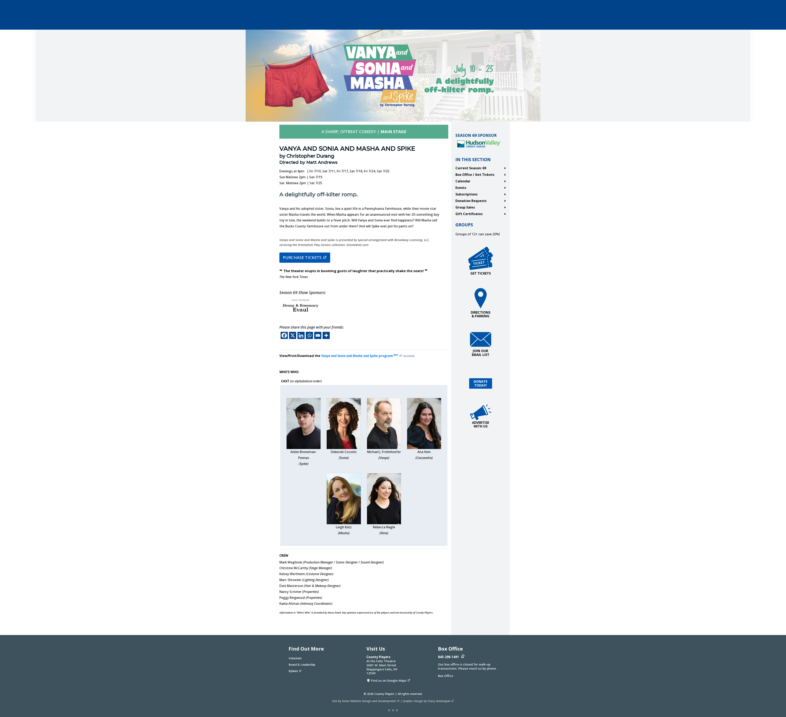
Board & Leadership (302, 665)
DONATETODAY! (481, 383)
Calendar (462, 181)
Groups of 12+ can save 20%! (477, 234)
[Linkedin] (301, 335)
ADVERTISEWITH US (480, 424)
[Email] (317, 335)
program (361, 355)
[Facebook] (284, 335)
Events (460, 187)
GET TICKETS (480, 273)
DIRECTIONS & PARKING (480, 314)
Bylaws (293, 671)
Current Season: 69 (470, 168)
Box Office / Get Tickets (474, 174)
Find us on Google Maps (389, 680)
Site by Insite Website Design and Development (364, 701)
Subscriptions (466, 194)
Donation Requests (471, 201)
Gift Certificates (469, 214)
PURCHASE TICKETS (302, 257)
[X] (292, 335)
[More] (326, 335)
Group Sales (465, 207)
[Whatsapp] (309, 335)
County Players (384, 694)
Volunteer (295, 658)
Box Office (445, 676)
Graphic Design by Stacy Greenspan (426, 701)
